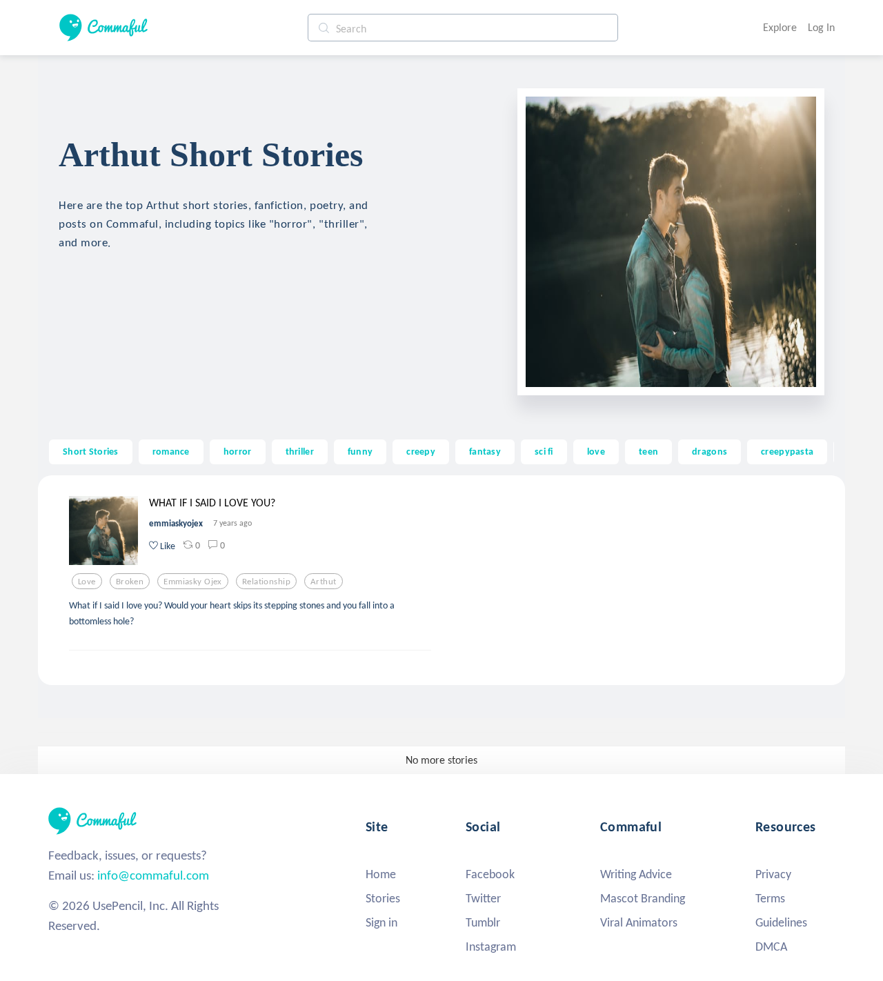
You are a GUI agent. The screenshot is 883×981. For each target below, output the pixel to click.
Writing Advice (636, 874)
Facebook (490, 874)
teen (648, 451)
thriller (300, 451)
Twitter (483, 898)
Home (381, 874)
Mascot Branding (642, 898)
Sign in (381, 922)
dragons (709, 451)
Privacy (773, 874)
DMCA (771, 946)
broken (130, 581)
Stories (383, 898)
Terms (770, 898)
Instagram (491, 946)
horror (238, 451)
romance (171, 451)
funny (360, 451)
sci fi (544, 451)
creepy (420, 451)
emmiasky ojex (192, 581)
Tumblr (483, 922)
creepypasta (787, 451)
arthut (323, 581)
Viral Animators (638, 922)
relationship (266, 581)
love (596, 451)
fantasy (485, 451)
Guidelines (781, 922)
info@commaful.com (153, 875)
